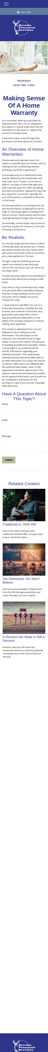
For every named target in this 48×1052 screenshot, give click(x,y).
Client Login (25, 12)
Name (5, 404)
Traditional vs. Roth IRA (19, 524)
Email (4, 420)
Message (6, 436)
